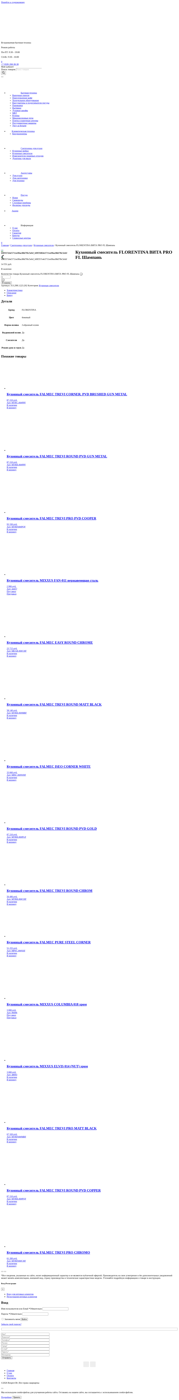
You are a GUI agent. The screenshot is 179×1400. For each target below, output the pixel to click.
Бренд (9, 295)
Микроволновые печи (22, 118)
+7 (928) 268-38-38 (10, 64)
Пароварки (17, 105)
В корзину (6, 283)
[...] (86, 1364)
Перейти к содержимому (13, 2)
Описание (11, 293)
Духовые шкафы (20, 110)
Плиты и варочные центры (25, 120)
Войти (24, 1319)
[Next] (5, 1271)
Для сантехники (20, 178)
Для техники (18, 180)
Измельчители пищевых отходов (27, 156)
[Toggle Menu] (2, 76)
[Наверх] (2, 1388)
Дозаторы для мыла (21, 158)
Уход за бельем (19, 125)
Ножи (15, 197)
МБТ (14, 113)
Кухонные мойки (20, 151)
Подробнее (6, 1397)
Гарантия (16, 233)
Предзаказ (11, 594)
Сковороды (17, 200)
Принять (16, 1397)
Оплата (15, 230)
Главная (5, 245)
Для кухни (17, 175)
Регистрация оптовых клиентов (22, 1296)
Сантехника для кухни (21, 245)
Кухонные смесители (22, 153)
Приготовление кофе (22, 98)
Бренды (16, 235)
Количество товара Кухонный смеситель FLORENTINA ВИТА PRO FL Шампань (40, 274)
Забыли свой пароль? (11, 1324)
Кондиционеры (19, 134)
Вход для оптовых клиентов (20, 1294)
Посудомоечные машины (24, 123)
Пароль (11, 1314)
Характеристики (15, 290)
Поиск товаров (8, 69)
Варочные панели (20, 95)
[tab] (92, 290)
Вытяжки (16, 108)
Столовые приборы (21, 203)
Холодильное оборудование (25, 100)
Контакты (11, 1378)
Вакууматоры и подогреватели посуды (30, 103)
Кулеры (15, 115)
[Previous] (2, 1271)
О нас (15, 228)
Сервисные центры (21, 238)
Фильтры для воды (21, 205)
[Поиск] (3, 73)
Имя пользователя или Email (21, 1309)
